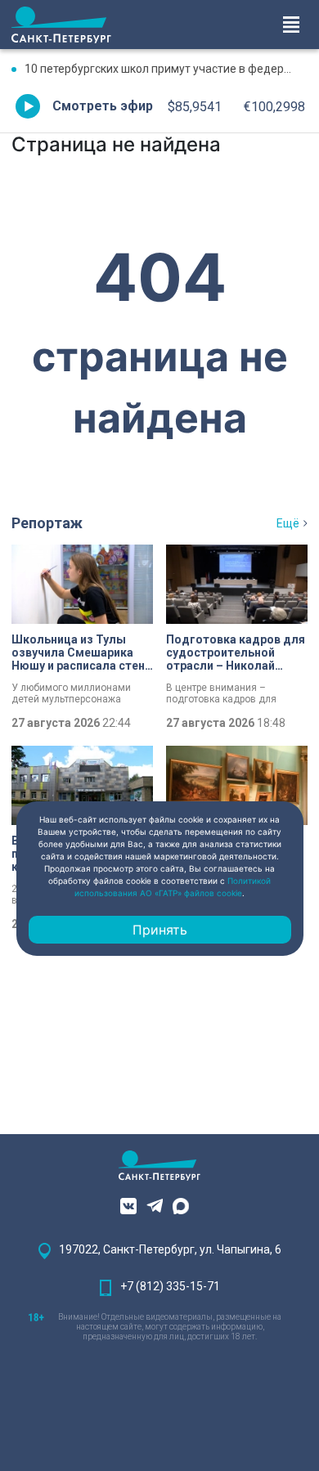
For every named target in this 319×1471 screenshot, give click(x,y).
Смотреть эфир (102, 106)
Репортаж (47, 522)
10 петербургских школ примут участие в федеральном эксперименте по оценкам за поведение (166, 68)
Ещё (287, 523)
